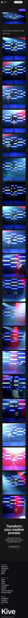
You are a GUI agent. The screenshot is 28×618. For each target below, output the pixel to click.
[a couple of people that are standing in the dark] (14, 338)
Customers (5, 585)
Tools (3, 572)
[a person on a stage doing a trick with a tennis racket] (14, 434)
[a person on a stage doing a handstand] (14, 483)
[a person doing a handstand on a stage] (14, 48)
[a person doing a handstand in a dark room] (14, 73)
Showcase (4, 568)
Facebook (4, 602)
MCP (3, 574)
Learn (3, 583)
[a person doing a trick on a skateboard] (14, 362)
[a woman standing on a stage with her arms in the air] (14, 314)
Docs (3, 580)
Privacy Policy (6, 592)
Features (4, 566)
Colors (3, 589)
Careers (4, 587)
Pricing (3, 570)
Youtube (4, 600)
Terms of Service (7, 591)
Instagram (4, 598)
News (3, 581)
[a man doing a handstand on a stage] (14, 97)
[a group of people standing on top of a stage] (14, 290)
